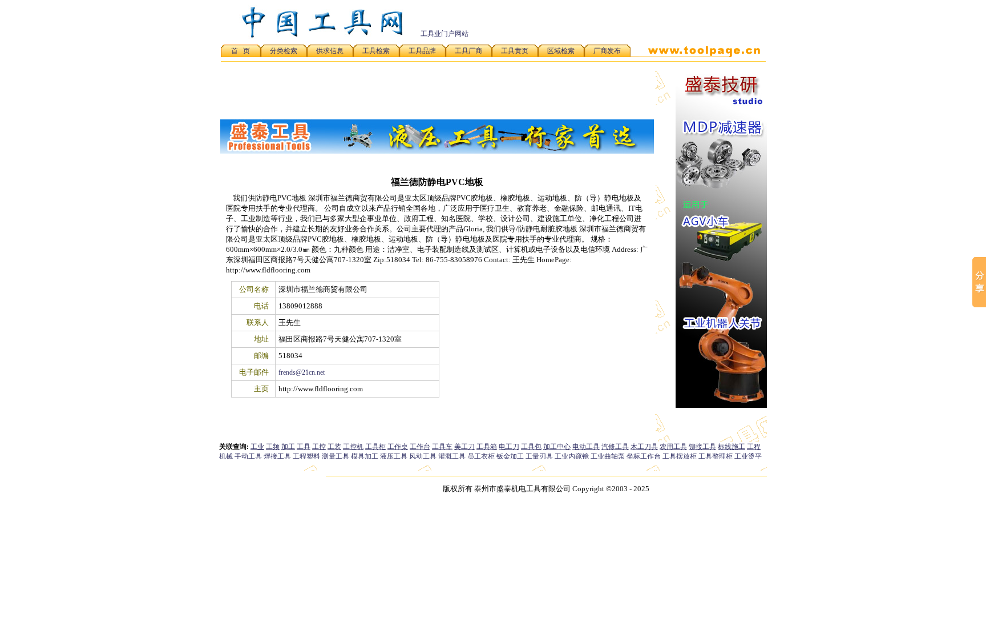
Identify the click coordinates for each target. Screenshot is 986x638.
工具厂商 (468, 51)
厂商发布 (607, 51)
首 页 (240, 51)
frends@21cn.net (301, 372)
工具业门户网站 (444, 34)
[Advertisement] (632, 22)
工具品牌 (422, 51)
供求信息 (330, 51)
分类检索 (283, 51)
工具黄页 (514, 51)
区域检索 (561, 51)
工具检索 (376, 51)
